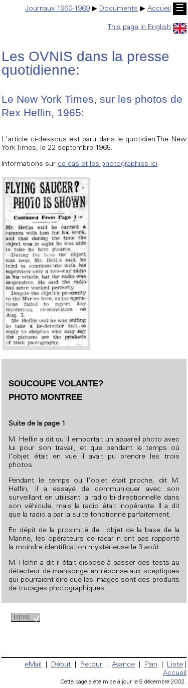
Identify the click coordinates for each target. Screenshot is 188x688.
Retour (91, 664)
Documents (118, 9)
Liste (175, 664)
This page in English (139, 27)
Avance (123, 664)
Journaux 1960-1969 (57, 9)
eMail (33, 664)
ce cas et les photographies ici (107, 164)
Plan (150, 664)
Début (61, 664)
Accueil (159, 9)
